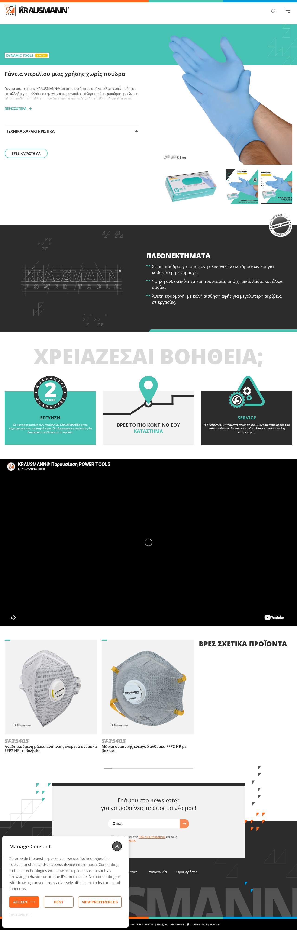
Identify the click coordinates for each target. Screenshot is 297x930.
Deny (59, 902)
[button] (117, 846)
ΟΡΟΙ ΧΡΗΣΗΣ (19, 915)
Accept (20, 902)
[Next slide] (200, 768)
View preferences (100, 902)
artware (214, 924)
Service (131, 871)
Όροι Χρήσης (186, 871)
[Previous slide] (96, 768)
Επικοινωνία (157, 871)
